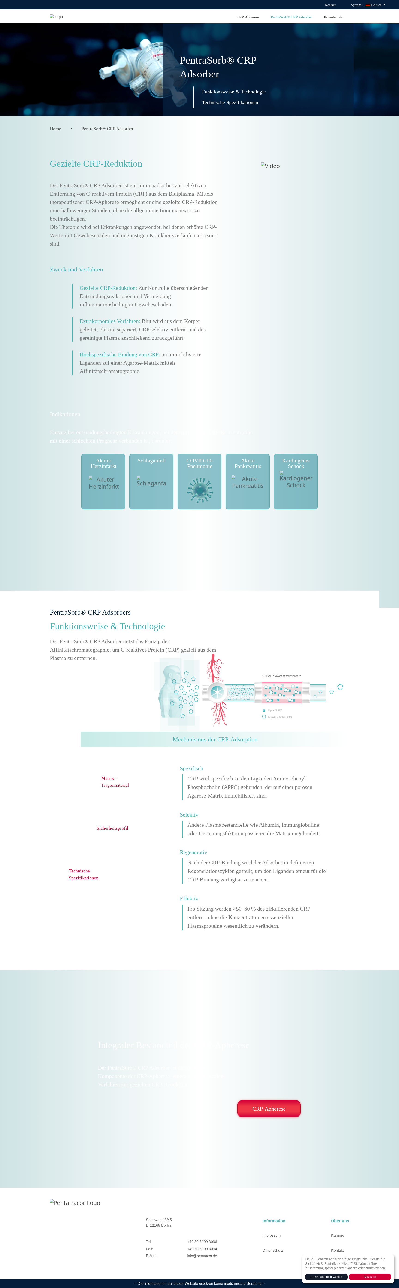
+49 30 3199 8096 (202, 1242)
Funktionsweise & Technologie (234, 92)
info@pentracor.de (202, 1256)
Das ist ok (370, 1277)
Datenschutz (273, 1250)
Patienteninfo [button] (333, 17)
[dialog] (348, 1268)
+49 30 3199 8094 (202, 1249)
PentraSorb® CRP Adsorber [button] (291, 17)
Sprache (357, 5)
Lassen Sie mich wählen (326, 1277)
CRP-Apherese (269, 1109)
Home (55, 128)
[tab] (215, 739)
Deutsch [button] (376, 5)
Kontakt (330, 5)
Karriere (337, 1235)
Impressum (272, 1235)
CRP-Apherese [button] (248, 17)
